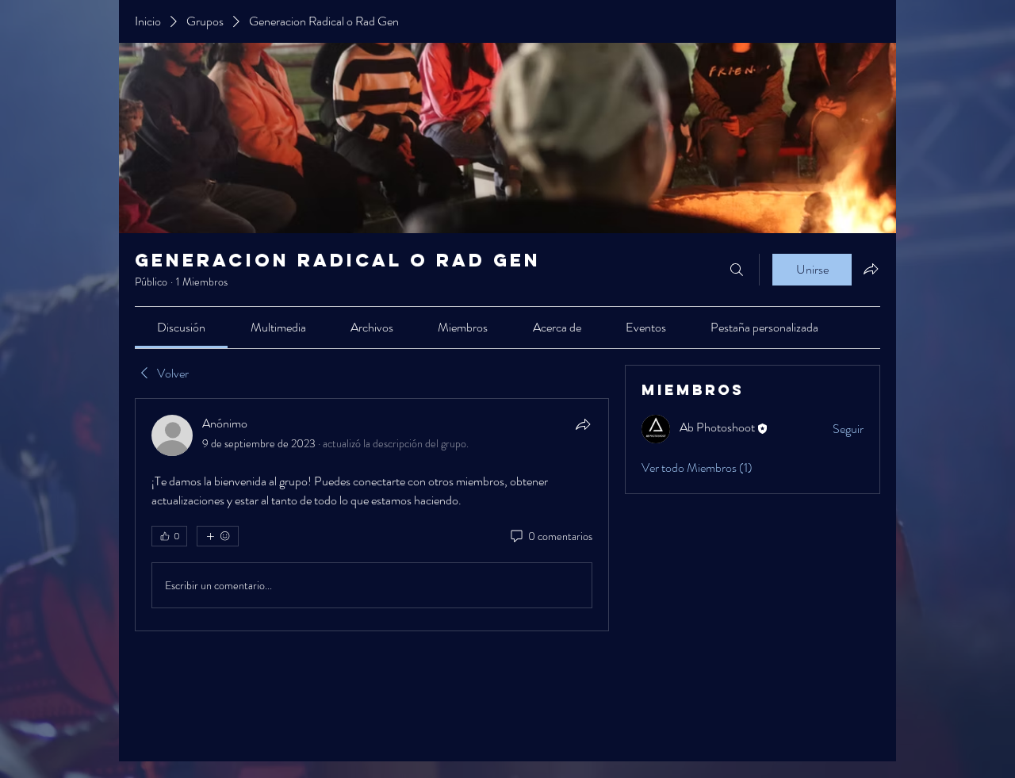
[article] (372, 514)
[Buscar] (736, 270)
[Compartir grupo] (870, 268)
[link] (181, 327)
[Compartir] (582, 424)
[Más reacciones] (218, 536)
